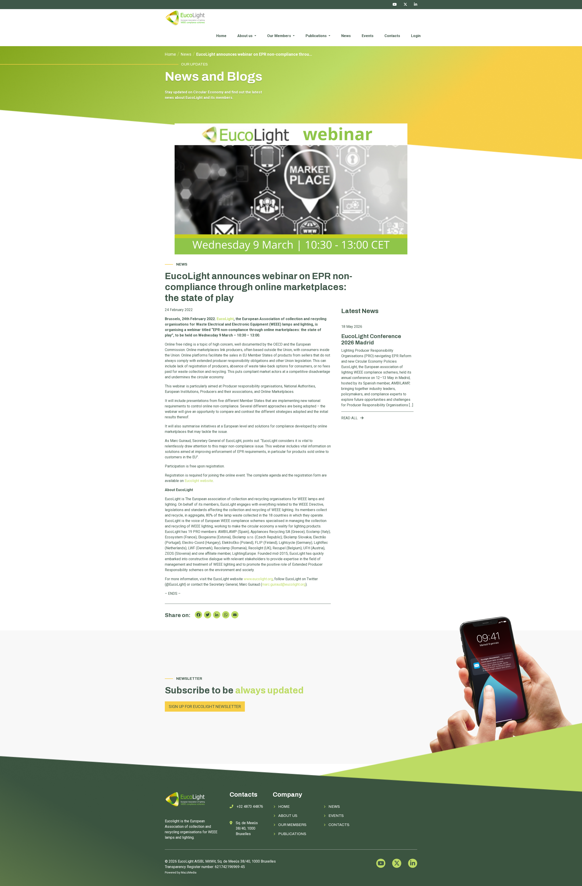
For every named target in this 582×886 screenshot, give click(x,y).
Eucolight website (199, 481)
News (346, 36)
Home (221, 36)
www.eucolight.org (258, 579)
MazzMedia (188, 872)
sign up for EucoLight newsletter (205, 706)
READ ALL (350, 418)
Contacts (392, 36)
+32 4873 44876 (250, 806)
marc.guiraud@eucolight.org (284, 584)
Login (416, 36)
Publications (317, 36)
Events (368, 36)
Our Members (279, 36)
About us (245, 36)
